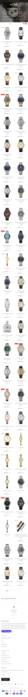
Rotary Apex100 (20, 490)
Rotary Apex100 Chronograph (20, 178)
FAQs (2, 642)
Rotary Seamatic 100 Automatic (7, 155)
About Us (3, 635)
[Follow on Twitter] (5, 684)
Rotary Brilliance (7, 403)
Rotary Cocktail (7, 469)
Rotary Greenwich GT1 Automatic (7, 223)
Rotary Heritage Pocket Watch (7, 336)
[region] (14, 609)
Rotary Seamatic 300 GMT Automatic (21, 65)
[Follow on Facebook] (2, 684)
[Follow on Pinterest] (12, 684)
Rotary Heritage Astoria (21, 41)
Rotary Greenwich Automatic (7, 132)
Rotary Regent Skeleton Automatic (7, 42)
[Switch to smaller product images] (26, 23)
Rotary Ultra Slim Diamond (7, 426)
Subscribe (5, 679)
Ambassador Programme (6, 638)
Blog (2, 640)
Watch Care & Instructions (6, 663)
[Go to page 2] (20, 589)
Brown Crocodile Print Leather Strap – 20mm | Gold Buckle (20, 536)
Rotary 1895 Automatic (21, 426)
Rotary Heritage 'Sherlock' (21, 87)
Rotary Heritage (7, 87)
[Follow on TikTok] (19, 684)
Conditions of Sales (5, 650)
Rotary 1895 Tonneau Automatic (21, 336)
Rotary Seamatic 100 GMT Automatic (21, 200)
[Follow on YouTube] (15, 684)
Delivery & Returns (5, 655)
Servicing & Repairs (5, 661)
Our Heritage (4, 644)
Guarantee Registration (6, 657)
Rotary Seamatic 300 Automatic (7, 246)
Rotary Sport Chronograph (7, 358)
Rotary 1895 (20, 154)
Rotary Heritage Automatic (7, 447)
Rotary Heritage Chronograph (21, 291)
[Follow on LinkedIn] (22, 684)
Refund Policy (4, 659)
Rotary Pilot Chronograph (7, 64)
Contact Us (3, 653)
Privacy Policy (4, 646)
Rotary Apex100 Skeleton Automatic (7, 559)
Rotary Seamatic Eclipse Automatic (7, 109)
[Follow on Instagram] (8, 684)
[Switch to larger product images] (23, 23)
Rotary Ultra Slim (21, 581)
